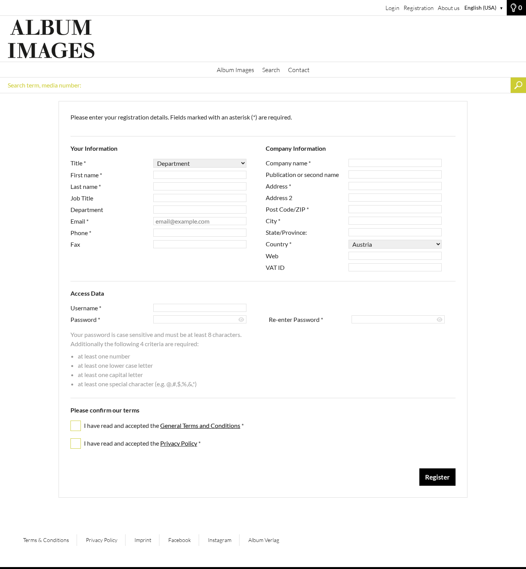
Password (85, 319)
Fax (75, 244)
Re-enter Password (296, 319)
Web (272, 255)
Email (79, 221)
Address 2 (279, 197)
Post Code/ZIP (287, 209)
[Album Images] (263, 39)
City (273, 220)
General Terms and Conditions (200, 425)
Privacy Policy (178, 443)
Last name (85, 186)
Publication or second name (302, 174)
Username (85, 307)
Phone (80, 232)
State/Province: (286, 232)
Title (78, 163)
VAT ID (275, 267)
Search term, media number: (44, 85)
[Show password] (241, 319)
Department (86, 209)
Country (278, 243)
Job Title (81, 198)
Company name (288, 163)
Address (278, 186)
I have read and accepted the (164, 425)
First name (86, 174)
